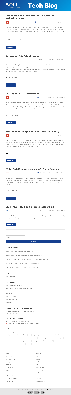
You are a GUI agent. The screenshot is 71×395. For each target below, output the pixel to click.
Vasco (37, 378)
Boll (37, 356)
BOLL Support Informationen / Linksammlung (19, 288)
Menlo (7, 370)
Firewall (57, 335)
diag (33, 335)
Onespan (38, 370)
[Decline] (69, 391)
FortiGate (28, 338)
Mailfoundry (39, 367)
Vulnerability (9, 381)
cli (40, 332)
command (51, 332)
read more (10, 47)
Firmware (8, 338)
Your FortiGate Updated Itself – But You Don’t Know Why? (22, 267)
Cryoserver (39, 359)
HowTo (56, 338)
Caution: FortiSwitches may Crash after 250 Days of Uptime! (23, 263)
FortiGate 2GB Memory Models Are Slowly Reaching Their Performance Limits (28, 259)
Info (42, 392)
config (8, 335)
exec (45, 335)
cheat (28, 332)
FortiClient (20, 338)
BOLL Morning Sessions (12, 299)
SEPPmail (41, 341)
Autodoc (8, 356)
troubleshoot (9, 344)
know (7, 341)
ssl (52, 341)
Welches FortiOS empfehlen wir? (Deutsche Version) (32, 131)
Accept (30, 392)
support (57, 341)
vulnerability (46, 344)
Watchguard (55, 344)
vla (53, 59)
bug (13, 332)
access (8, 332)
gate (46, 338)
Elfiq (7, 362)
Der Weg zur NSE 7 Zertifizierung (22, 56)
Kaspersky (8, 367)
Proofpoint (39, 373)
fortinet (35, 338)
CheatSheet (35, 332)
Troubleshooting (20, 344)
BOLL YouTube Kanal (12, 296)
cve (29, 335)
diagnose (39, 335)
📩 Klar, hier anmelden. (12, 313)
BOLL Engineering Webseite (14, 285)
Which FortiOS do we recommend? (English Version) (32, 169)
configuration (15, 335)
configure (23, 335)
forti (15, 338)
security (35, 341)
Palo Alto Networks (11, 373)
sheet (47, 341)
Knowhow (14, 341)
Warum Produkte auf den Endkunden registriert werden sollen (24, 255)
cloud (45, 332)
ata (53, 22)
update (28, 344)
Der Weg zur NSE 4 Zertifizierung (22, 94)
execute (50, 335)
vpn (40, 344)
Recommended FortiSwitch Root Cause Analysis (19, 251)
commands (59, 332)
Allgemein (8, 353)
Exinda (37, 362)
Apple (37, 353)
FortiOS (41, 338)
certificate (22, 332)
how (51, 338)
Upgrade (34, 344)
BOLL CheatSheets (11, 276)
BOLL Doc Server (10, 294)
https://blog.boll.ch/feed (32, 323)
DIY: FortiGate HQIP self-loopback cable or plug (30, 207)
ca (16, 332)
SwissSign (38, 376)
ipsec (61, 338)
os (30, 341)
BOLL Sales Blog (10, 291)
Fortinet (63, 22)
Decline (37, 392)
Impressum (9, 302)
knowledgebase (23, 341)
